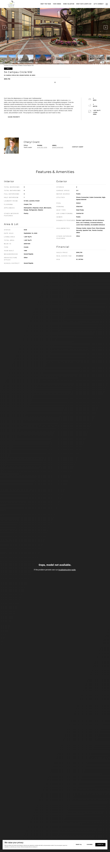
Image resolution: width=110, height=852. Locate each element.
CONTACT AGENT (77, 147)
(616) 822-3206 (42, 147)
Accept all (100, 844)
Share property (14, 117)
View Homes (57, 4)
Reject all (79, 844)
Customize (89, 844)
